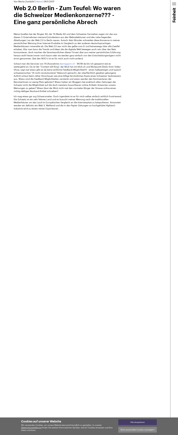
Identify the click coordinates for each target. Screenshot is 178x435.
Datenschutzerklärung (31, 427)
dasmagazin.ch (67, 63)
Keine (39, 1)
